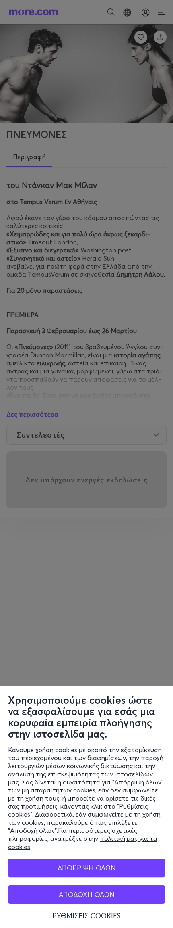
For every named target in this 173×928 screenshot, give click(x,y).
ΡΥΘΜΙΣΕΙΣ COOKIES (86, 916)
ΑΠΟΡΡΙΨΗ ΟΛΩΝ (87, 867)
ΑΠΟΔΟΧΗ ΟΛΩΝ (87, 894)
